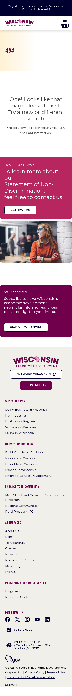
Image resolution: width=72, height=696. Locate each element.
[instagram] (27, 619)
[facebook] (7, 619)
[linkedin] (47, 619)
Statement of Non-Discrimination (31, 677)
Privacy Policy (34, 672)
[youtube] (37, 619)
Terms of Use (56, 672)
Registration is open (23, 6)
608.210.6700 (23, 629)
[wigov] (12, 656)
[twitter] (17, 619)
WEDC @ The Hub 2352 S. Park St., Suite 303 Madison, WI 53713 (32, 645)
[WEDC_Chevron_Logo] (19, 20)
